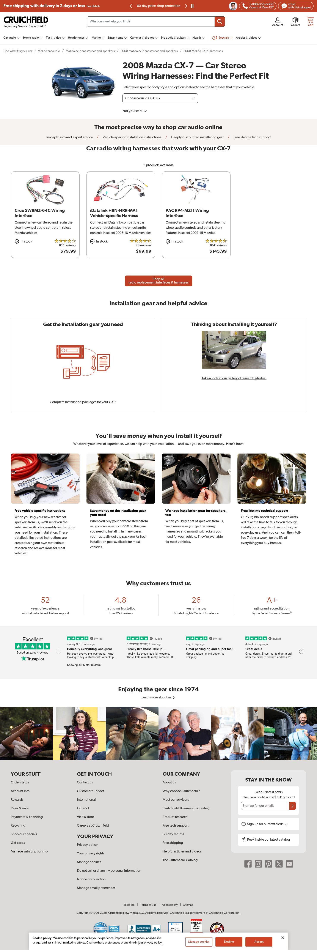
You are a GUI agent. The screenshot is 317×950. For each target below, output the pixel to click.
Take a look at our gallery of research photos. (234, 378)
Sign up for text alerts (265, 824)
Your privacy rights (91, 853)
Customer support (90, 791)
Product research (175, 817)
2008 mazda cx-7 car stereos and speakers (149, 51)
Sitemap (188, 904)
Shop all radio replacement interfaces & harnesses (159, 280)
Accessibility (170, 904)
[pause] (192, 6)
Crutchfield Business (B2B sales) (186, 808)
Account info (20, 791)
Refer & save (19, 808)
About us (169, 782)
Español (83, 808)
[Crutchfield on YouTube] (289, 864)
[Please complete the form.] (292, 806)
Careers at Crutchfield (93, 825)
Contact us (85, 782)
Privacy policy (87, 845)
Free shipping (51, 6)
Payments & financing (27, 817)
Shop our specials (24, 834)
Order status (20, 782)
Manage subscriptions (27, 851)
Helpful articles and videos (182, 851)
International (86, 800)
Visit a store (85, 817)
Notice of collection (91, 879)
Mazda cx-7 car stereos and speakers (90, 51)
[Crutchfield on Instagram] (258, 864)
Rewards (17, 800)
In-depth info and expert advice (69, 137)
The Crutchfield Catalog (180, 860)
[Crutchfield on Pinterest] (268, 864)
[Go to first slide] (186, 6)
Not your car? (132, 111)
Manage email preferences (96, 888)
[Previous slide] (131, 6)
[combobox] (156, 21)
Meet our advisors (176, 800)
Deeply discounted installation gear (197, 137)
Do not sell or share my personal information (109, 871)
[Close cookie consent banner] (282, 937)
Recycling (18, 825)
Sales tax (129, 904)
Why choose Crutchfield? (181, 791)
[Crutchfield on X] (279, 864)
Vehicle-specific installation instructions (131, 137)
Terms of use (148, 904)
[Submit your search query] (220, 21)
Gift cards (18, 843)
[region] (158, 733)
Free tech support (175, 825)
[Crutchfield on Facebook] (248, 864)
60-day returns (158, 6)
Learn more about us (157, 697)
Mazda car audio (49, 51)
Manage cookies (89, 862)
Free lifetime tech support (252, 137)
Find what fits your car (17, 51)
